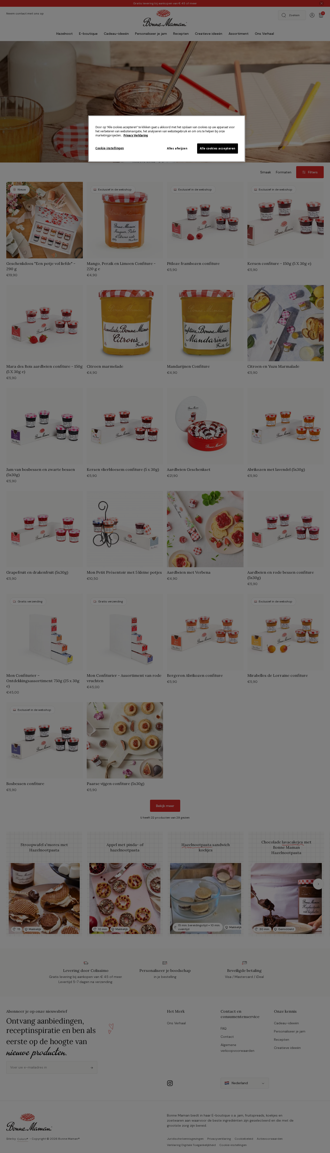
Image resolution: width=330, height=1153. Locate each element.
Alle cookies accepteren (217, 148)
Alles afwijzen (177, 148)
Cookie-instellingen (109, 148)
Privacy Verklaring (135, 135)
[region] (166, 138)
